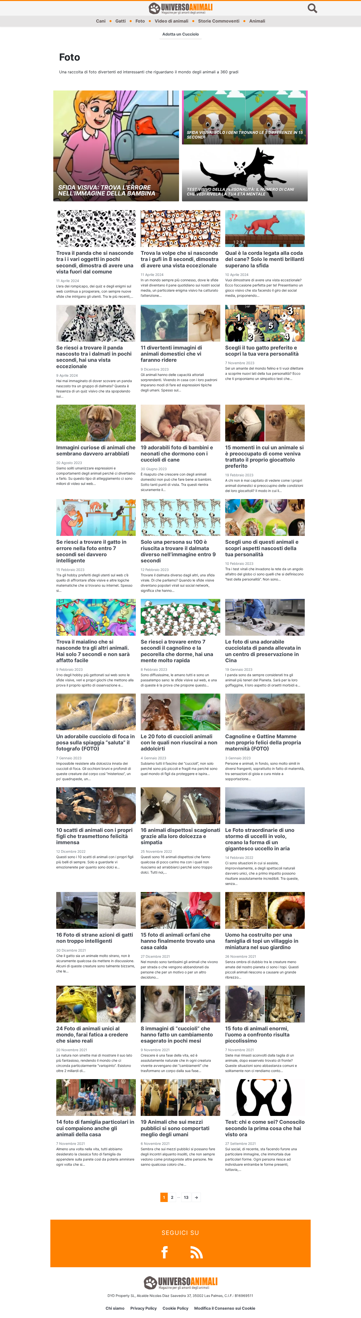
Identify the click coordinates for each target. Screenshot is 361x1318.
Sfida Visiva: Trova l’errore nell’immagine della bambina (106, 190)
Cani (101, 21)
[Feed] (197, 1251)
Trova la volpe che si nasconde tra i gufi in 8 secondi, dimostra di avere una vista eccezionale (180, 259)
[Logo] (180, 8)
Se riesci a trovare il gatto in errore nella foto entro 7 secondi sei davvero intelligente (91, 551)
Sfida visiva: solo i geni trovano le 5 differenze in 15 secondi (245, 135)
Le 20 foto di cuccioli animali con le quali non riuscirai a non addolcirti (179, 742)
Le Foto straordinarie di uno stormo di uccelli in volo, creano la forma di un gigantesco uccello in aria (259, 839)
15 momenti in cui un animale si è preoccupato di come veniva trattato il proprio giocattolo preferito (264, 456)
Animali (257, 21)
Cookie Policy (175, 1308)
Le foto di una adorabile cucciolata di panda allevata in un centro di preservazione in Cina (263, 651)
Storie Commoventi (218, 21)
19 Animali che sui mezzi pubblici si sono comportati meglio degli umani (175, 1128)
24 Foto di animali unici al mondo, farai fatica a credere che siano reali (92, 1034)
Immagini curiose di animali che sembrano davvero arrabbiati (96, 450)
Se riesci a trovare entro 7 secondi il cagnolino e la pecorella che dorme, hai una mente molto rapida (177, 651)
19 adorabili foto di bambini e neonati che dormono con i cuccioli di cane (177, 453)
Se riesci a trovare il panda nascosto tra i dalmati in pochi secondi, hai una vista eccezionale (94, 357)
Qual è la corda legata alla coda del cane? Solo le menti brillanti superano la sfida (264, 259)
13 (186, 1197)
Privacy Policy (143, 1308)
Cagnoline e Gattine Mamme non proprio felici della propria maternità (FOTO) (263, 742)
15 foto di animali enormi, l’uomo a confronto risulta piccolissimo (257, 1034)
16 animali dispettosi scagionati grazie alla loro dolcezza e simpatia (180, 836)
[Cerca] (313, 8)
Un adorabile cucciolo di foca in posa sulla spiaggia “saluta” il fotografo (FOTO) (95, 742)
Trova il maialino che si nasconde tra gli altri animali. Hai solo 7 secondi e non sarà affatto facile (93, 651)
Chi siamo (115, 1308)
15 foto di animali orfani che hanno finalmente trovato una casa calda (178, 941)
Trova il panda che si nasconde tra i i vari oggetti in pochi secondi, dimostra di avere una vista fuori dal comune (95, 262)
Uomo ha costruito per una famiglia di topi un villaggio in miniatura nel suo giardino (261, 941)
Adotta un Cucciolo (180, 34)
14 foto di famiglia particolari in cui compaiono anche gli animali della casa (95, 1128)
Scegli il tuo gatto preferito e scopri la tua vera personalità (262, 351)
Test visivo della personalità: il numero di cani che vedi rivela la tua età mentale (240, 191)
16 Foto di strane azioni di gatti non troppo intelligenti (94, 938)
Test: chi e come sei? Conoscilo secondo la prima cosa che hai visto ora (265, 1128)
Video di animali (171, 21)
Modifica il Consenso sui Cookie (224, 1308)
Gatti (120, 21)
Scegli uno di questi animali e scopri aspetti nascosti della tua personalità (262, 548)
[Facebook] (164, 1251)
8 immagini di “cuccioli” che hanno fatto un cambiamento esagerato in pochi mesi (177, 1034)
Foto (140, 21)
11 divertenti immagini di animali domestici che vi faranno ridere (171, 354)
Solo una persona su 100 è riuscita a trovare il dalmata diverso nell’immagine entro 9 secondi (178, 551)
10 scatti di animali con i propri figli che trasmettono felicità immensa (94, 836)
